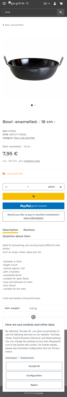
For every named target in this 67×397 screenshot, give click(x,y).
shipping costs (32, 160)
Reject (34, 385)
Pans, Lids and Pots (24, 137)
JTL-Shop (39, 392)
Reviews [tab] (29, 229)
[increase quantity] (60, 186)
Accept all (34, 366)
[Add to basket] (5, 35)
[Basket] (61, 3)
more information (33, 218)
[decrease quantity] (6, 186)
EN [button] (45, 3)
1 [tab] (32, 105)
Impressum (11, 357)
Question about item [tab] (16, 236)
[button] (55, 3)
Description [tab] (10, 229)
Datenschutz (27, 357)
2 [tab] (35, 105)
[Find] (60, 12)
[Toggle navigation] (4, 2)
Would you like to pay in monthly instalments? (33, 216)
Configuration (34, 375)
